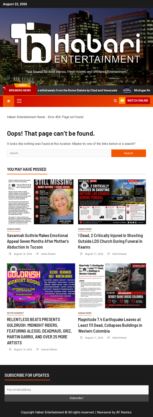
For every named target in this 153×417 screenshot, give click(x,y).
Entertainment (15, 313)
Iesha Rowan (48, 254)
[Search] (115, 101)
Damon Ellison (49, 349)
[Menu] (19, 101)
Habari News (14, 229)
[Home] (8, 101)
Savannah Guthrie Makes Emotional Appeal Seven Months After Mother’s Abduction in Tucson (38, 241)
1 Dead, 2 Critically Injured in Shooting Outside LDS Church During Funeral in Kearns (110, 241)
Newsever (104, 412)
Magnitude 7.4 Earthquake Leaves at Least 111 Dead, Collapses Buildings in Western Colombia (110, 325)
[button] (19, 101)
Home (41, 117)
